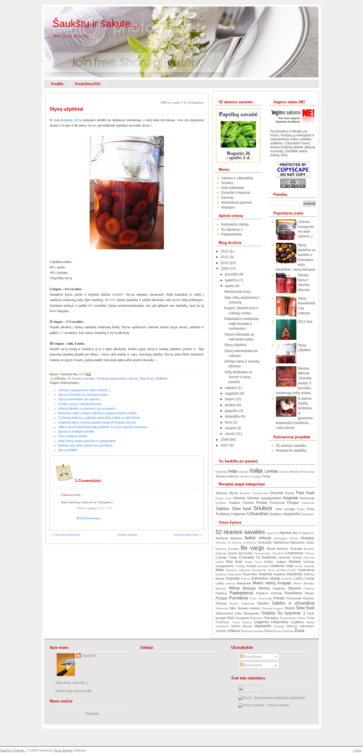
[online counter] (251, 705)
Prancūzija (307, 471)
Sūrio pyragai (285, 509)
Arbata (294, 538)
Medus (297, 583)
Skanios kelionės (227, 476)
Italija (256, 471)
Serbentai (222, 608)
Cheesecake (260, 493)
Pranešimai (252, 657)
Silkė (232, 608)
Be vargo (252, 548)
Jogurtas (244, 570)
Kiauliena (279, 574)
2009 (225, 269)
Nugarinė (279, 588)
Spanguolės (251, 613)
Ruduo (234, 603)
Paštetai (248, 502)
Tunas (236, 622)
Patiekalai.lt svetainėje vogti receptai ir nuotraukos (241, 324)
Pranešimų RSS (87, 84)
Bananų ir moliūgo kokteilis (76, 431)
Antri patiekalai (232, 188)
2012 (225, 251)
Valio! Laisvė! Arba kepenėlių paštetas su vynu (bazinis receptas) (102, 427)
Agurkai (285, 533)
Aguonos (272, 532)
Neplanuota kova (237, 292)
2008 (225, 440)
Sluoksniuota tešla (228, 613)
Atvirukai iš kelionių (229, 542)
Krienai (245, 578)
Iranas (298, 566)
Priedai (261, 503)
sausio (230, 434)
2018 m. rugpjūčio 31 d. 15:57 (95, 508)
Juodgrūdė (259, 570)
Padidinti (92, 714)
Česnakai (246, 557)
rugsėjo (231, 388)
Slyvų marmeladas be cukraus (79, 399)
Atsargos (228, 207)
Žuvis (299, 630)
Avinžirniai (249, 542)
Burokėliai (245, 553)
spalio (230, 286)
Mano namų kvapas (272, 583)
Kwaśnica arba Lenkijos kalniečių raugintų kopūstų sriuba (97, 413)
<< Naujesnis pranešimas (65, 534)
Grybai (251, 566)
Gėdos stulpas (275, 561)
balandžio (233, 416)
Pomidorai (238, 598)
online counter (278, 705)
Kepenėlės (250, 574)
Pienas (309, 593)
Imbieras (277, 566)
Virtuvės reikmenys (300, 626)
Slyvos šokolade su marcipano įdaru (83, 394)
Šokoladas (271, 618)
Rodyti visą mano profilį (73, 691)
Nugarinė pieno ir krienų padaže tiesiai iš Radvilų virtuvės (97, 422)
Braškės (282, 548)
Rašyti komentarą (88, 518)
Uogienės (238, 514)
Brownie (245, 493)
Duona (289, 493)
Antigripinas (306, 532)
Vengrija (255, 476)
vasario (231, 428)
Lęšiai (219, 583)
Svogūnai (242, 618)
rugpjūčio (232, 393)
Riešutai (221, 603)
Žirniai (277, 631)
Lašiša (298, 578)
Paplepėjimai (231, 234)
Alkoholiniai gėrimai (236, 203)
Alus (295, 532)
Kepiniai (290, 498)
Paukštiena (293, 593)
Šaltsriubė (307, 514)
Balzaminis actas (302, 542)
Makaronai (307, 498)
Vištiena (233, 631)
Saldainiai (307, 502)
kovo (229, 422)
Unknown (67, 494)
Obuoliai (294, 588)
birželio (231, 405)
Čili (258, 557)
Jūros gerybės (277, 570)
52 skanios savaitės (81, 378)
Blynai (233, 493)
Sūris (231, 618)
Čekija (266, 476)
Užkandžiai (257, 513)
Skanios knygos (272, 608)
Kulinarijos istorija (235, 224)
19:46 (82, 374)
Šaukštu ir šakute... (95, 23)
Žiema (268, 631)
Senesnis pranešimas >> (188, 534)
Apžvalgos (280, 538)
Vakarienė (222, 626)
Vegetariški (291, 514)
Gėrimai (227, 198)
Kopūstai (233, 578)
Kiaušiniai (294, 574)
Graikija (240, 566)
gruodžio (232, 274)
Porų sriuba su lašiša (72, 436)
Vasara (247, 626)
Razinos (308, 598)
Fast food (305, 492)
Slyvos (133, 378)
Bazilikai (233, 548)
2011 (225, 257)
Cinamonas (294, 553)
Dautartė (88, 656)
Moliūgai (249, 588)
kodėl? (117, 294)
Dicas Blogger (63, 750)
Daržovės (269, 557)
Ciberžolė (278, 553)
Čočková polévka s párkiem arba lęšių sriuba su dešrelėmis (99, 417)
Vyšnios (221, 631)
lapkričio (232, 280)
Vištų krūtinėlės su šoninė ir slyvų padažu (86, 408)
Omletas (221, 502)
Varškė (235, 626)
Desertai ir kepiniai (235, 193)
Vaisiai (310, 622)
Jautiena (231, 570)
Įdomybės (263, 566)
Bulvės (233, 553)
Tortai (310, 509)
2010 (225, 263)
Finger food (223, 498)
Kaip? (293, 570)
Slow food (146, 378)
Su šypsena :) (291, 613)
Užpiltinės (161, 378)
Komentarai (252, 665)
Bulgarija (221, 471)
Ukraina (245, 476)
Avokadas (265, 542)
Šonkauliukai (288, 618)
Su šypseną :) (231, 229)
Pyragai (293, 503)
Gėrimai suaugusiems (112, 378)
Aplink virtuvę (257, 538)
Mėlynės (221, 588)
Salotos (222, 508)
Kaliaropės (235, 574)
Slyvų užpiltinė (66, 109)
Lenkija (271, 471)
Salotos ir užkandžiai (237, 178)
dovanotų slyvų (70, 119)
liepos (230, 399)
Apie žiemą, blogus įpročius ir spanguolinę (86, 441)
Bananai (221, 548)
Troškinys (223, 514)
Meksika (294, 471)
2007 (225, 445)
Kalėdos (221, 574)
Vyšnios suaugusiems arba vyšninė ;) (84, 390)
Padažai (234, 502)
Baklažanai (281, 542)
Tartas (301, 509)
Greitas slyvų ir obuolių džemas (80, 404)
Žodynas (288, 631)
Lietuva (283, 471)
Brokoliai (296, 548)
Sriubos (227, 183)
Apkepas (222, 493)
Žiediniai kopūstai (252, 631)
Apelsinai (222, 538)
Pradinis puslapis (127, 534)
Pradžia (57, 84)
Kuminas (287, 578)
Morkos (264, 588)
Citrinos (309, 553)
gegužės (232, 411)
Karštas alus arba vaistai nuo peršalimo (85, 445)
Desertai (276, 493)
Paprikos (262, 593)
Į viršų (357, 750)
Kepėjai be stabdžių (291, 450)
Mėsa (234, 588)
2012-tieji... (306, 322)
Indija (232, 471)
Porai (253, 598)
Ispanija (244, 471)
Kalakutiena (306, 570)
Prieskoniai (276, 502)
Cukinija (221, 557)
